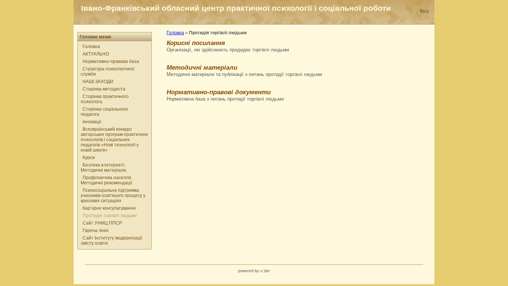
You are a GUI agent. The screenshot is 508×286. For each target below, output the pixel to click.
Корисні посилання (196, 43)
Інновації (92, 121)
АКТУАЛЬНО (96, 54)
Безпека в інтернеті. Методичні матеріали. (104, 167)
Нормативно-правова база (111, 61)
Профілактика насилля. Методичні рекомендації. (107, 180)
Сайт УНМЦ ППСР (102, 223)
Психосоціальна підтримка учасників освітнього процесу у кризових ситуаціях (113, 195)
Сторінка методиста (104, 89)
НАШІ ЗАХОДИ (98, 81)
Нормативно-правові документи (219, 92)
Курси (89, 157)
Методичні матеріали (202, 67)
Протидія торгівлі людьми (110, 215)
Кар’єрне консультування (109, 208)
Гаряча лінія (96, 230)
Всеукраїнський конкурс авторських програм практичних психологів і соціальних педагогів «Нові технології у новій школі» (114, 140)
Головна (91, 46)
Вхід (424, 11)
